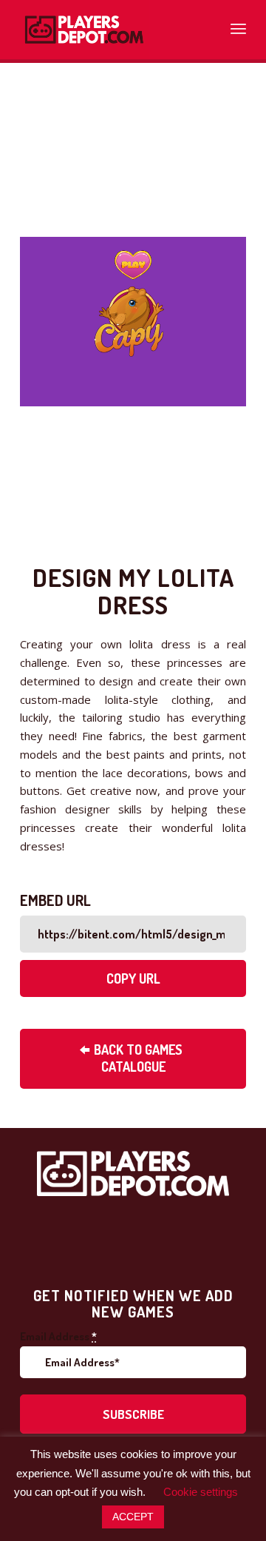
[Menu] (238, 25)
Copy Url (133, 978)
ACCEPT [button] (133, 1516)
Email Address (58, 1336)
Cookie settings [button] (200, 1491)
